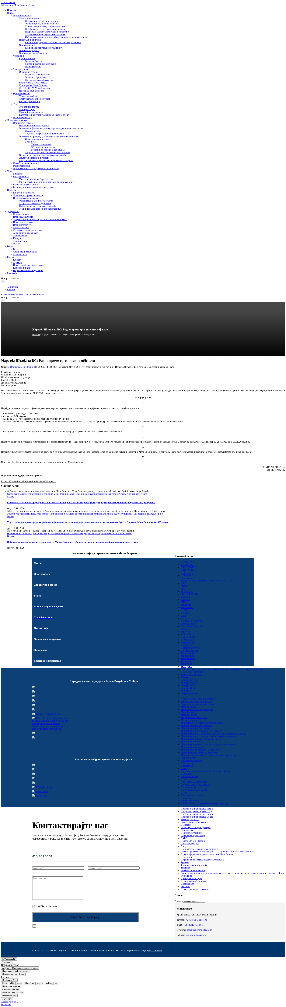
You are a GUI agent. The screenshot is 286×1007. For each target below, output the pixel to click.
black (4, 983)
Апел (183, 615)
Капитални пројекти (191, 674)
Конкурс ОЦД (188, 685)
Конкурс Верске (189, 680)
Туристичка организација (194, 865)
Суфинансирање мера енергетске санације (202, 859)
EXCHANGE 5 (188, 567)
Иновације (186, 645)
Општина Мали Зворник (22, 367)
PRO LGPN (187, 591)
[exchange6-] (40, 795)
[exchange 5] (33, 765)
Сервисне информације (193, 835)
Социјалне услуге (190, 843)
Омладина (186, 774)
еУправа (185, 629)
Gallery (10, 496)
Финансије (186, 875)
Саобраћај (186, 825)
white (12, 983)
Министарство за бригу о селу (196, 728)
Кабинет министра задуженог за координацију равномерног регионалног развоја (222, 669)
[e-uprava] (33, 692)
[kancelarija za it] (33, 701)
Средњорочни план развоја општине (199, 849)
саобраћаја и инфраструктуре (195, 827)
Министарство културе (192, 741)
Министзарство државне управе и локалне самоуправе (208, 755)
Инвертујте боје (9, 996)
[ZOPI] (33, 733)
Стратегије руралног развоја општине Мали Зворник (208, 854)
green (19, 983)
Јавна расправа (188, 653)
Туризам (185, 862)
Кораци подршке (189, 693)
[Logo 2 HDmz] (52, 729)
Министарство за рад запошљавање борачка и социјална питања (213, 733)
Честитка (185, 886)
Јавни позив (187, 661)
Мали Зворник (188, 706)
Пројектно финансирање (193, 806)
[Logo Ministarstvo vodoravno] (33, 687)
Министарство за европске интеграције (201, 731)
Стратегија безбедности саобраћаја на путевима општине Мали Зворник (218, 851)
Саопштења (187, 830)
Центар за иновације (191, 878)
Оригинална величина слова (25, 968)
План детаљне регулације (194, 782)
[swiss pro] (33, 783)
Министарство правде (192, 747)
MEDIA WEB (155, 950)
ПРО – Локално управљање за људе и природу (205, 803)
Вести (82, 367)
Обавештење (187, 763)
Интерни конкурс (190, 647)
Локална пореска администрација (198, 698)
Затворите (7, 962)
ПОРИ (184, 792)
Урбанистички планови (193, 870)
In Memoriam (187, 578)
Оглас (184, 768)
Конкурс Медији (189, 682)
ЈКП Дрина (186, 666)
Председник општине (192, 795)
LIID (183, 583)
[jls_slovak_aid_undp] (33, 774)
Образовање (187, 765)
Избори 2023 (187, 637)
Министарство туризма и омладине (199, 752)
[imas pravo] (46, 714)
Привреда (186, 798)
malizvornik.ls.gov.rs (196, 935)
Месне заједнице (189, 720)
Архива (179, 901)
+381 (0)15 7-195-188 (196, 919)
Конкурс (185, 677)
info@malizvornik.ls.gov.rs (199, 930)
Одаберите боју (9, 980)
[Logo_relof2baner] (42, 787)
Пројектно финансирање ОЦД (196, 811)
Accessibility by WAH (11, 1001)
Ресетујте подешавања (12, 992)
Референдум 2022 (190, 819)
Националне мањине (191, 760)
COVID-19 (186, 562)
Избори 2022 (187, 634)
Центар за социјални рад (193, 881)
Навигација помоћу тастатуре (15, 971)
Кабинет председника (192, 672)
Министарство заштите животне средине (202, 739)
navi (56, 983)
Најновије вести (189, 757)
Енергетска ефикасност (193, 626)
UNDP (184, 610)
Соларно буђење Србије (193, 841)
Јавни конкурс (188, 655)
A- (3, 968)
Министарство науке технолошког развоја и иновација (209, 744)
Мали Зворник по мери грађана (197, 709)
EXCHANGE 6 (188, 570)
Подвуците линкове (11, 986)
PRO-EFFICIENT (189, 594)
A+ (8, 968)
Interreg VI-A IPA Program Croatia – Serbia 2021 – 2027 (208, 580)
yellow (49, 983)
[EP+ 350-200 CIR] (40, 791)
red (33, 983)
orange (40, 983)
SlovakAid (186, 605)
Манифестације (189, 712)
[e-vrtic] (33, 709)
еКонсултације (188, 623)
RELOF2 (185, 599)
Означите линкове (10, 989)
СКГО (184, 838)
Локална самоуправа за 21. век (196, 701)
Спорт (184, 846)
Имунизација (187, 639)
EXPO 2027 (187, 572)
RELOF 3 (185, 596)
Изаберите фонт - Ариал (13, 974)
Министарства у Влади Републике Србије (202, 723)
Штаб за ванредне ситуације (195, 889)
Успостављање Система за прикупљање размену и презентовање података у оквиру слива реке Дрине (233, 873)
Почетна (36, 334)
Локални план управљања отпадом (199, 704)
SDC (183, 602)
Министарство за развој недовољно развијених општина (209, 736)
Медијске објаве (189, 715)
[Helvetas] (33, 769)
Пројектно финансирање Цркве (197, 816)
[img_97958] (33, 705)
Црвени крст (187, 884)
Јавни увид (186, 664)
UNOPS (185, 613)
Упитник (185, 867)
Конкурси (186, 690)
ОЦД (183, 779)
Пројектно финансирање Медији (197, 808)
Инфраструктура (189, 650)
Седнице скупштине (191, 833)
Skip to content (8, 2)
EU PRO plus (187, 564)
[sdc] (33, 778)
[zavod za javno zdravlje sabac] (33, 737)
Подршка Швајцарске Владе (195, 784)
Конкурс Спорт (188, 688)
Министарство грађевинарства (196, 725)
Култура (185, 696)
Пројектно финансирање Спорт (197, 814)
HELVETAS (187, 575)
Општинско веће (189, 776)
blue (27, 983)
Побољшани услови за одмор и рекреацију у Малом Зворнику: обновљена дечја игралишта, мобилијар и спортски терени (69, 533)
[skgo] (33, 696)
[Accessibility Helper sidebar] (9, 959)
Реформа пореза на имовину (195, 822)
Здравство (186, 631)
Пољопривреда (188, 787)
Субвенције (187, 857)
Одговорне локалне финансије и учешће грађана (205, 771)
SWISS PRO (187, 607)
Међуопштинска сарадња (194, 717)
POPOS (184, 586)
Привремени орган (190, 800)
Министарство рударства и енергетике (200, 749)
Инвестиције (187, 642)
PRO (183, 588)
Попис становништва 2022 (194, 790)
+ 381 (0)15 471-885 (193, 925)
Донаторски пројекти (192, 621)
